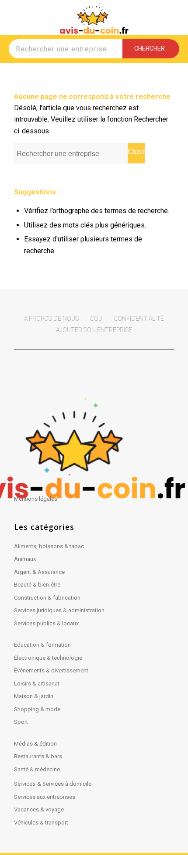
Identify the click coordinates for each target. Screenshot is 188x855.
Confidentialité (139, 318)
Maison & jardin (33, 696)
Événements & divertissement (51, 670)
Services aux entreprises (44, 797)
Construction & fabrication (47, 597)
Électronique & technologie (48, 658)
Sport (21, 722)
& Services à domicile (64, 783)
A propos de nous (51, 318)
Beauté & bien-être (37, 584)
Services (24, 783)
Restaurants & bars (38, 756)
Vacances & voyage (39, 809)
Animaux (25, 559)
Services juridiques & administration (59, 610)
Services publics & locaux (46, 623)
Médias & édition (35, 743)
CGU (96, 318)
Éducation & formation (42, 644)
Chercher (150, 48)
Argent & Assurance (39, 572)
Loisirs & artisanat (36, 683)
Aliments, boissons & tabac (49, 546)
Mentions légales (35, 498)
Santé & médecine (37, 769)
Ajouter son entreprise (94, 329)
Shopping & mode (37, 709)
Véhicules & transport (41, 822)
